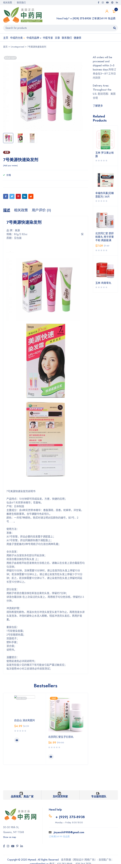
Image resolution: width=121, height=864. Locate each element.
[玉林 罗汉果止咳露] (105, 140)
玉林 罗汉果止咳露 (104, 154)
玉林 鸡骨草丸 (103, 283)
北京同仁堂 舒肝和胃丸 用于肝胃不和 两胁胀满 (104, 237)
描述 (6, 210)
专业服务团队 (98, 796)
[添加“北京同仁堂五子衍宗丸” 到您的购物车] (51, 756)
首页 (5, 46)
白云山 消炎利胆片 (24, 720)
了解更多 (98, 106)
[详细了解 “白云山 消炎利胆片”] (17, 740)
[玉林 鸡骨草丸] (105, 270)
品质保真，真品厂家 (22, 796)
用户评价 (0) (41, 210)
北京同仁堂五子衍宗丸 (60, 737)
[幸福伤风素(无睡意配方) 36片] (105, 180)
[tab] (6, 210)
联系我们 (21, 2)
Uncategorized (17, 46)
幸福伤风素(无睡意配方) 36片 (104, 195)
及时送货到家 (60, 796)
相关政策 (7, 2)
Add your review (10, 165)
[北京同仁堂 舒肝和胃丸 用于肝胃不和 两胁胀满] (105, 220)
